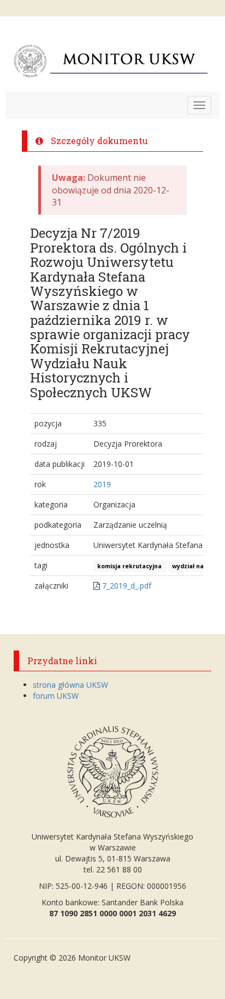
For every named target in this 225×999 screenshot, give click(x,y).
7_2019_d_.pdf (126, 585)
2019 (102, 484)
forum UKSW (56, 695)
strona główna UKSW (70, 685)
